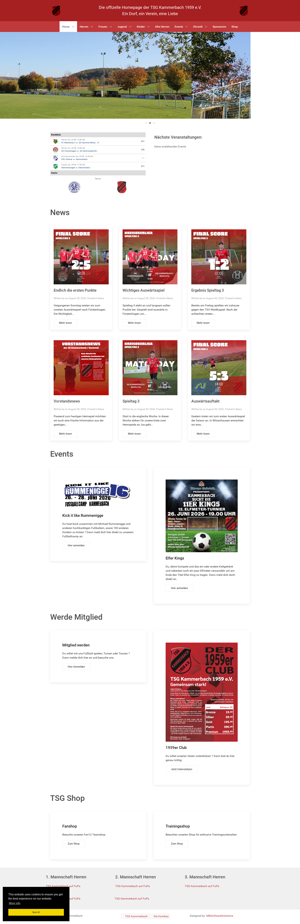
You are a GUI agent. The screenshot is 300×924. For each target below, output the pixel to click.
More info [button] (14, 903)
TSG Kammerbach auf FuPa (63, 886)
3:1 (142, 166)
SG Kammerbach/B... (89, 151)
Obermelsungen (68, 168)
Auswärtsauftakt (205, 401)
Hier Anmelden (76, 666)
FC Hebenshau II (68, 143)
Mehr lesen (65, 322)
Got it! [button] (36, 912)
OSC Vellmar (66, 159)
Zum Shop (74, 843)
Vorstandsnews (67, 401)
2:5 (142, 150)
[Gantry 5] (56, 10)
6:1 (142, 141)
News (101, 298)
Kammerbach (82, 159)
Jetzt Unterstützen (181, 769)
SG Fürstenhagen (68, 151)
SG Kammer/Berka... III (89, 143)
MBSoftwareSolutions (219, 915)
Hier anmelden (76, 545)
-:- (143, 158)
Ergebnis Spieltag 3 (207, 290)
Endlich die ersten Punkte (75, 290)
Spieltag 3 (131, 401)
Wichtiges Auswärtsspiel (144, 290)
